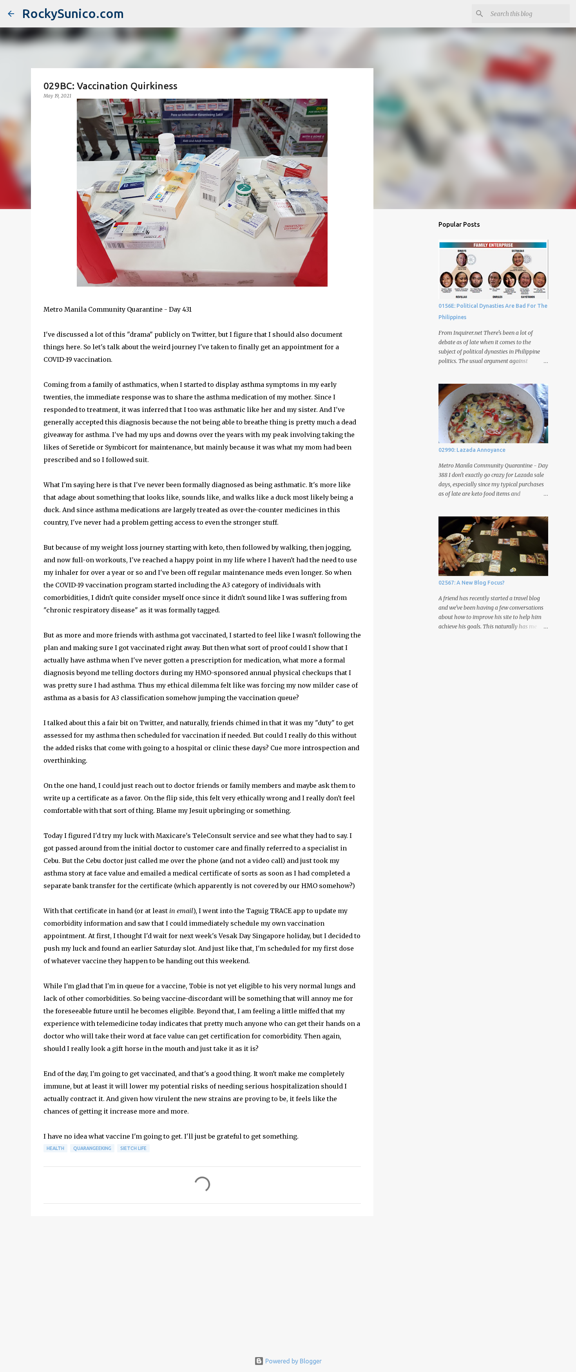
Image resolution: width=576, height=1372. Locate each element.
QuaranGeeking (92, 1148)
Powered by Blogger (293, 1361)
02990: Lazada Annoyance (471, 450)
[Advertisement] (202, 1283)
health (55, 1148)
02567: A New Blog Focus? (471, 582)
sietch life (133, 1148)
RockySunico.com (73, 13)
